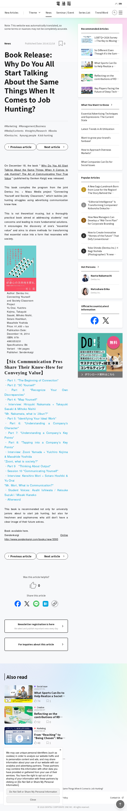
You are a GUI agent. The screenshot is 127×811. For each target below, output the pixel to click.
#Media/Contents (13, 130)
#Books (52, 130)
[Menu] (120, 12)
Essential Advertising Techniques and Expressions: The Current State (99, 117)
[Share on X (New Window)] (27, 603)
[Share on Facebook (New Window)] (17, 603)
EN (120, 3)
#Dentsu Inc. (11, 135)
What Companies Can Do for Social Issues (96, 163)
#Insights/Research (36, 130)
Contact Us (115, 797)
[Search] (114, 12)
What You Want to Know (95, 104)
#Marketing (10, 126)
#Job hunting (45, 135)
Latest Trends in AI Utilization (97, 129)
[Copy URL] (54, 603)
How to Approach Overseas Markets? (96, 151)
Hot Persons (88, 267)
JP (116, 3)
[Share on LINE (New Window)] (36, 603)
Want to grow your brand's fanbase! (96, 139)
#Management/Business (32, 126)
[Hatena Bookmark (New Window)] (45, 603)
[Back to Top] (120, 804)
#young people (28, 135)
